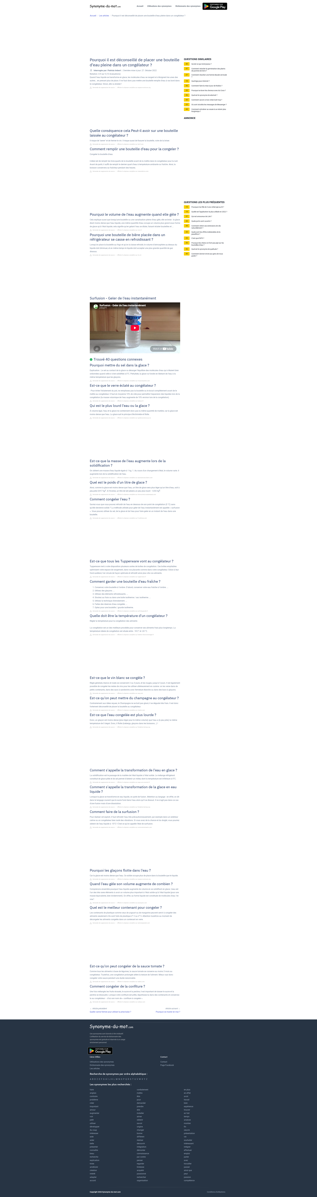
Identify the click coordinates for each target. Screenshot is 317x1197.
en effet (187, 1093)
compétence (189, 1180)
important (94, 1106)
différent (140, 1137)
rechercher (141, 1177)
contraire (93, 1096)
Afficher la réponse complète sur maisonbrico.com (132, 171)
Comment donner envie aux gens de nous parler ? (207, 255)
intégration (141, 1147)
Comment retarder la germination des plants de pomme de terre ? (208, 70)
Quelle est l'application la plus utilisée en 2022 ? (209, 212)
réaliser (140, 1140)
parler (186, 1157)
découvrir (141, 1143)
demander (141, 1103)
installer (140, 1113)
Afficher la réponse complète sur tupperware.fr (131, 577)
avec (186, 1160)
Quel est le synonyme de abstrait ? (204, 95)
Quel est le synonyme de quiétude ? (204, 249)
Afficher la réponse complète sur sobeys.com (131, 1002)
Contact (163, 1062)
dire (138, 1110)
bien (186, 1103)
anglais (93, 1093)
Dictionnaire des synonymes (187, 6)
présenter (94, 1147)
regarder (140, 1163)
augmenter (94, 1113)
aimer (139, 1116)
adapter (93, 1177)
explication (94, 1160)
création (93, 1170)
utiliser (93, 1123)
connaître (94, 1150)
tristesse (140, 1167)
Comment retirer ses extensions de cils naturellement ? (206, 227)
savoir (139, 1123)
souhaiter (188, 1140)
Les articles (95, 1068)
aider (92, 1140)
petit (92, 1120)
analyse (187, 1120)
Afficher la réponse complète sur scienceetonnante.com (134, 827)
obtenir (140, 1120)
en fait (186, 1113)
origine (140, 1126)
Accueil (140, 6)
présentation (189, 1133)
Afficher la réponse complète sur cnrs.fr (129, 230)
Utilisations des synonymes (159, 6)
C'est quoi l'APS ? (197, 238)
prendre (140, 1106)
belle (92, 1143)
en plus (187, 1089)
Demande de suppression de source (103, 87)
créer (92, 1103)
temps (186, 1116)
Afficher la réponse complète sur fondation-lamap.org (133, 727)
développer (94, 1126)
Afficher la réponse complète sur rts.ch (129, 255)
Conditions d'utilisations (216, 1192)
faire (92, 1089)
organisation (142, 1180)
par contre (141, 1157)
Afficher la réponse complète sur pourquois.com (132, 903)
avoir (186, 1096)
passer (187, 1167)
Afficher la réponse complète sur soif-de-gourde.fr (132, 611)
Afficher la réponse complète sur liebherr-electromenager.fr (135, 634)
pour (139, 1100)
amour (92, 1110)
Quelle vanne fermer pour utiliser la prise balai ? (110, 1012)
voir (91, 1116)
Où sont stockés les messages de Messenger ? (209, 105)
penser (140, 1160)
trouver (187, 1110)
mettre (139, 1093)
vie (185, 1137)
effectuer (188, 1150)
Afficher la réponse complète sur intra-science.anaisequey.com (136, 494)
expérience (188, 1106)
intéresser (94, 1133)
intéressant (189, 1143)
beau (92, 1153)
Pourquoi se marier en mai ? (168, 1012)
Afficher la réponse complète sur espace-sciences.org (133, 87)
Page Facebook (167, 1065)
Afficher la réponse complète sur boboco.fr (130, 401)
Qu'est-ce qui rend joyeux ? (201, 64)
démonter (141, 1150)
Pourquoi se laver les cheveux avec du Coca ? (208, 90)
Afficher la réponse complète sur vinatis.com (131, 710)
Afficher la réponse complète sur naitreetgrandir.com (133, 923)
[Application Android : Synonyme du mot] (214, 6)
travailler (187, 1163)
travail (186, 1100)
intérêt (92, 1174)
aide (91, 1137)
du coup (93, 1130)
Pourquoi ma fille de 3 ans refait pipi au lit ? (207, 207)
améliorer (94, 1167)
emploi (187, 1153)
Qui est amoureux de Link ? (201, 216)
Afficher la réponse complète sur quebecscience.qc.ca (134, 418)
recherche (94, 1157)
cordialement (142, 1089)
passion (187, 1177)
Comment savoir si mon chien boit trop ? (206, 100)
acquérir (140, 1170)
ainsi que (188, 1170)
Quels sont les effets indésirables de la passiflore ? (205, 233)
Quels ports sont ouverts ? (201, 221)
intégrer (187, 1147)
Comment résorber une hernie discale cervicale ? (209, 76)
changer (140, 1130)
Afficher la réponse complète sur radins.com (131, 981)
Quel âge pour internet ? (200, 81)
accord (93, 1180)
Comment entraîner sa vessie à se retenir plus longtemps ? (208, 110)
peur (186, 1174)
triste (92, 1163)
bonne (139, 1133)
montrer (187, 1123)
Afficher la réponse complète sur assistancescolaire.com (135, 477)
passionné (141, 1174)
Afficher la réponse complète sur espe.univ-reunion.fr (133, 782)
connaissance (143, 1153)
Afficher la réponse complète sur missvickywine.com (133, 381)
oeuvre (187, 1130)
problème (94, 1100)
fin (185, 1126)
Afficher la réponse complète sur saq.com (130, 693)
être (138, 1096)
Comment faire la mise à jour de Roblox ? (206, 86)
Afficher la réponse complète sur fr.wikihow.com (132, 518)
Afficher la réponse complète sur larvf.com (130, 144)
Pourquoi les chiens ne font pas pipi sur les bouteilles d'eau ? (207, 244)
